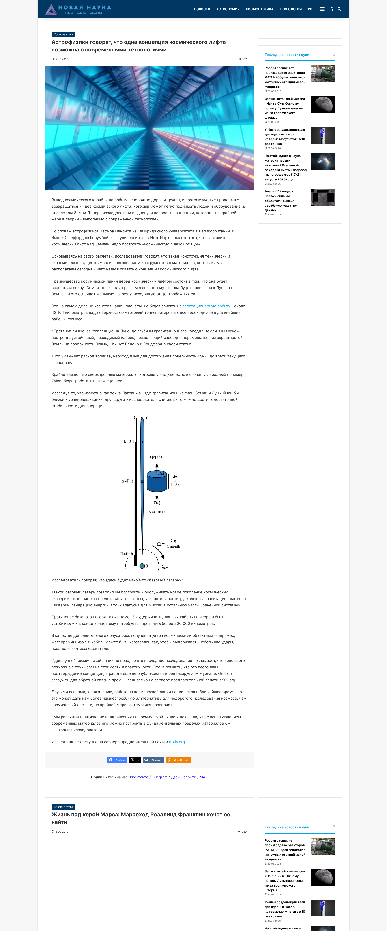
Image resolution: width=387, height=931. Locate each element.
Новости (202, 9)
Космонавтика (259, 9)
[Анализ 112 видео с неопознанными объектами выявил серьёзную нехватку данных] (323, 197)
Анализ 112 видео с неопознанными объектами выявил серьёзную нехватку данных (281, 200)
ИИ (310, 9)
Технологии (291, 9)
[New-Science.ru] (78, 9)
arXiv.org (177, 742)
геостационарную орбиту (206, 306)
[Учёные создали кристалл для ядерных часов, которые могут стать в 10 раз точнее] (323, 135)
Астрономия (228, 9)
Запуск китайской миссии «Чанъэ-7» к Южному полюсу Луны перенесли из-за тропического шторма (285, 108)
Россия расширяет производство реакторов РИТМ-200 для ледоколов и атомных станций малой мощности (285, 77)
